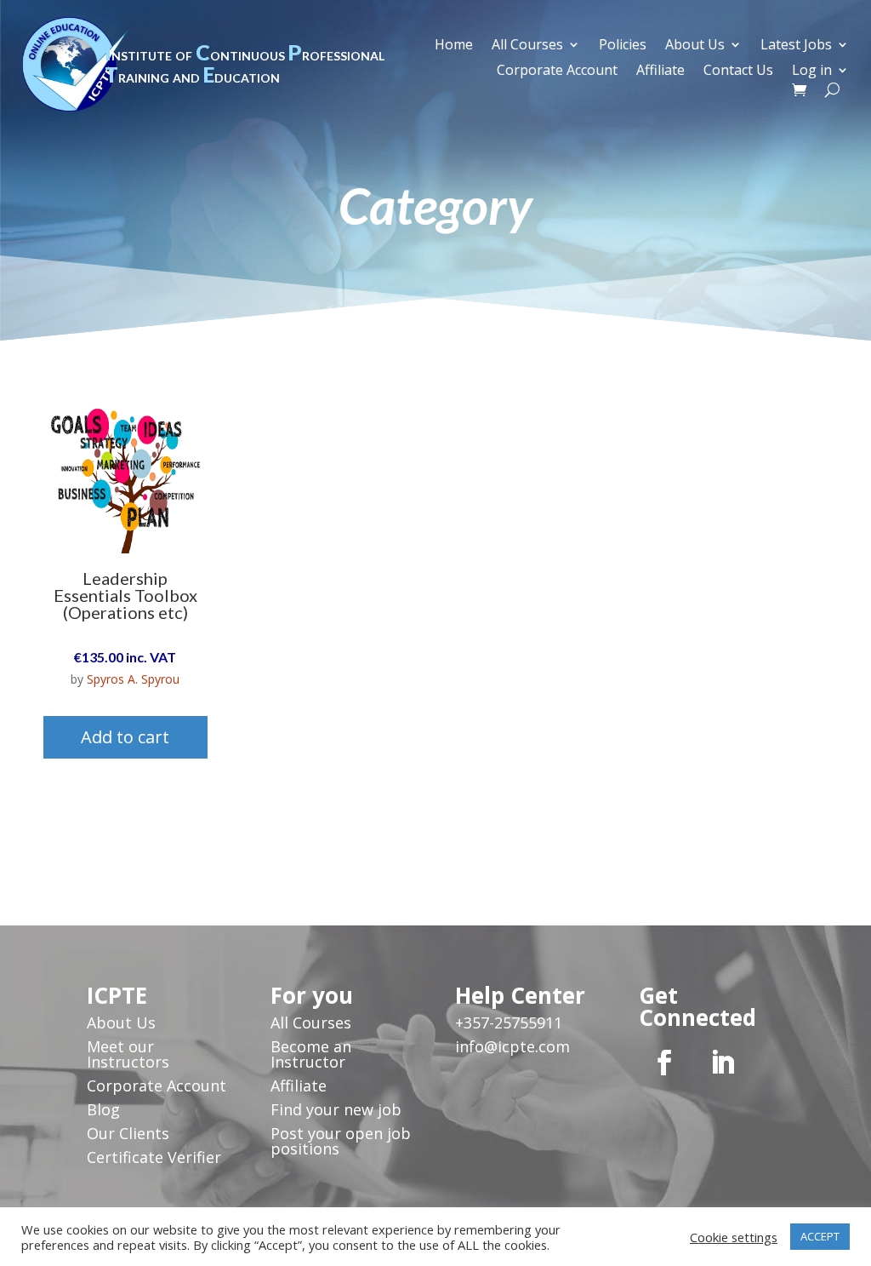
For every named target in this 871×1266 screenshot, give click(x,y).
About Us (695, 46)
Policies (622, 46)
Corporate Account (557, 71)
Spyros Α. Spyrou (133, 679)
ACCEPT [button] (820, 1236)
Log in (812, 71)
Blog (103, 1109)
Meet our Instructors (128, 1054)
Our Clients (128, 1133)
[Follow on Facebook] (664, 1062)
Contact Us (738, 71)
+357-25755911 (508, 1022)
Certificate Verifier (154, 1157)
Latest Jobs (796, 46)
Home (454, 46)
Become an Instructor (310, 1054)
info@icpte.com (512, 1046)
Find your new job (335, 1109)
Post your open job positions (340, 1141)
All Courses (527, 46)
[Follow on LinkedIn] (722, 1062)
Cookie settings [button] (733, 1237)
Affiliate (660, 71)
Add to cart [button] (125, 736)
